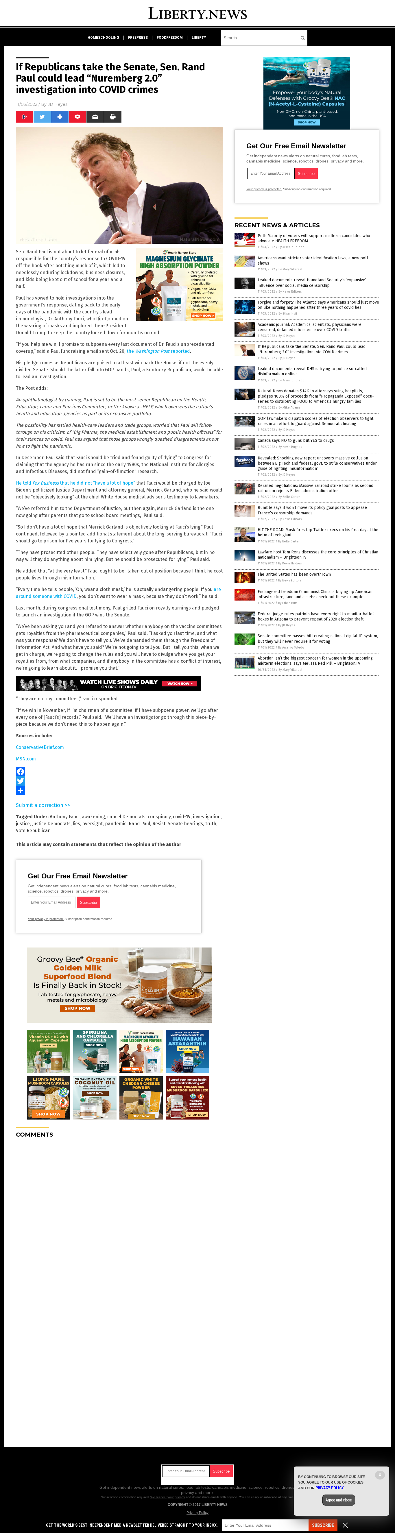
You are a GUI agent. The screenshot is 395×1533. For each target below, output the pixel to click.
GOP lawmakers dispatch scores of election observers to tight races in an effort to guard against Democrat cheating (315, 421)
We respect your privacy (167, 1497)
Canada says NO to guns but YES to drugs (296, 440)
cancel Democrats (126, 816)
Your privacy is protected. (46, 919)
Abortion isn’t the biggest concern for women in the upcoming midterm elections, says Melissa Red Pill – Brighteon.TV (315, 661)
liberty (199, 38)
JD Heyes (57, 104)
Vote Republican (33, 830)
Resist (158, 823)
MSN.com (26, 759)
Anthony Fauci (65, 816)
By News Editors (290, 291)
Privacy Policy (197, 1513)
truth (210, 823)
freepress (138, 38)
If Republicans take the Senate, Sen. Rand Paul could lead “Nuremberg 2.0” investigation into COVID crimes (312, 349)
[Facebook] (119, 771)
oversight (92, 823)
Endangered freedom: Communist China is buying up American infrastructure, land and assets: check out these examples (315, 594)
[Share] (119, 790)
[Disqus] (119, 1215)
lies (76, 823)
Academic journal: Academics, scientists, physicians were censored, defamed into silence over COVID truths (309, 327)
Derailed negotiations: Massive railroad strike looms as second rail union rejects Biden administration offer (315, 488)
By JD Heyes (286, 336)
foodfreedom (170, 38)
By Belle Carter (289, 497)
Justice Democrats (51, 823)
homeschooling (103, 38)
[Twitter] (119, 781)
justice (23, 823)
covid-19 (182, 816)
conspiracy (159, 816)
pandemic (115, 823)
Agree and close (339, 1500)
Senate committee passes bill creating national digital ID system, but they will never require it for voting (318, 638)
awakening (93, 816)
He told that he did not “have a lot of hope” (75, 483)
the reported (158, 351)
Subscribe (323, 1525)
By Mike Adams (289, 407)
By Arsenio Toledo (291, 247)
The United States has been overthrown (294, 574)
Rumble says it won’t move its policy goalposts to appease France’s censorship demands (312, 510)
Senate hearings (185, 823)
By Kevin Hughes (290, 447)
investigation (207, 816)
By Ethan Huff (287, 313)
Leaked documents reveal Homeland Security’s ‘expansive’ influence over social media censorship (312, 283)
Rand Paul (139, 823)
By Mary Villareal (290, 269)
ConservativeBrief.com (40, 747)
